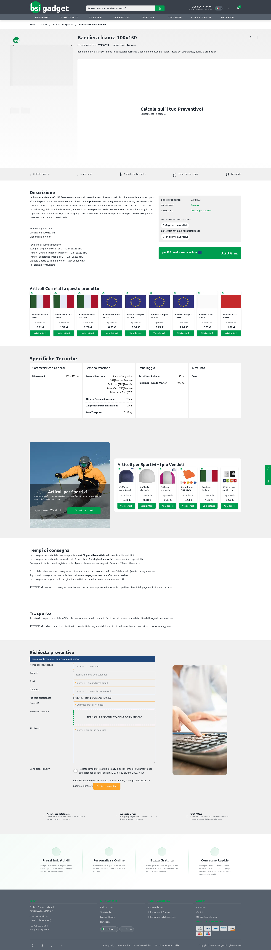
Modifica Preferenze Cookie (167, 945)
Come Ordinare (155, 907)
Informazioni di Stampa (159, 912)
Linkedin (42, 945)
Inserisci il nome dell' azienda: (91, 674)
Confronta (258, 37)
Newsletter (105, 922)
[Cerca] (160, 8)
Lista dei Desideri (108, 917)
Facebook (33, 945)
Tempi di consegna (187, 174)
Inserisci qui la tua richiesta (91, 730)
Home (33, 25)
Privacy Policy (108, 945)
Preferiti (250, 37)
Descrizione (85, 174)
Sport (44, 25)
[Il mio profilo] (229, 8)
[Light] (122, 929)
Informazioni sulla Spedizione (161, 917)
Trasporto (235, 174)
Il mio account (106, 907)
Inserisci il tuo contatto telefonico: (95, 691)
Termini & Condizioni (142, 945)
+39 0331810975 (202, 7)
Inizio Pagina (268, 481)
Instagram (61, 945)
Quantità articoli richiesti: (90, 705)
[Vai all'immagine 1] (14, 110)
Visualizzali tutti (84, 510)
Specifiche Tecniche (135, 174)
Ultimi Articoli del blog (206, 917)
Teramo (195, 205)
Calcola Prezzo (41, 174)
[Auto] (126, 929)
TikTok (70, 945)
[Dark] (131, 929)
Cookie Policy (124, 945)
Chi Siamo (200, 907)
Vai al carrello (239, 6)
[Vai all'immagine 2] (25, 110)
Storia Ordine (106, 912)
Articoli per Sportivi (62, 25)
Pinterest (51, 945)
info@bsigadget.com (39, 929)
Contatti (200, 912)
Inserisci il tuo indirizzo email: (92, 683)
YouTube (80, 945)
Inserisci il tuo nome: (87, 666)
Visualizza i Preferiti (268, 468)
